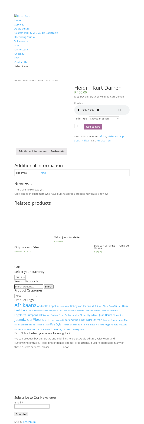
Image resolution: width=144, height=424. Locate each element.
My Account (21, 49)
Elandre (72, 310)
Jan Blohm (81, 315)
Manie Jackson (21, 324)
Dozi (61, 310)
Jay (88, 315)
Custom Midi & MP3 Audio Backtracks (36, 32)
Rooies (17, 329)
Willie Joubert (79, 329)
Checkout (19, 53)
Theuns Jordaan (61, 329)
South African (82, 140)
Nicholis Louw (43, 324)
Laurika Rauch (110, 320)
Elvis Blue (113, 310)
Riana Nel (84, 324)
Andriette (42, 306)
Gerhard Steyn (57, 315)
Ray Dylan (56, 324)
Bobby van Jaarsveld (82, 306)
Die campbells (51, 310)
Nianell (32, 324)
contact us (56, 347)
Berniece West (63, 306)
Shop (17, 45)
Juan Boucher (107, 315)
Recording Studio (24, 37)
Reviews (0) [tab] (57, 151)
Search (48, 286)
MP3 (43, 172)
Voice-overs (21, 41)
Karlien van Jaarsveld (54, 320)
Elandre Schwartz (85, 310)
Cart (16, 58)
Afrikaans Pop (116, 136)
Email (18, 402)
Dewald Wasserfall (36, 310)
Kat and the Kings (75, 320)
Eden (66, 310)
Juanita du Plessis (29, 319)
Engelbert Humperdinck (28, 315)
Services (19, 24)
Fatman (46, 315)
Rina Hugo (105, 324)
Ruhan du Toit (28, 329)
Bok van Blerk (101, 306)
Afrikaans (25, 305)
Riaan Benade (70, 324)
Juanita (119, 315)
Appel (52, 306)
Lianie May (123, 320)
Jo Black (95, 315)
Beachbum (29, 421)
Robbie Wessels (119, 324)
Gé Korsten (70, 315)
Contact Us (20, 62)
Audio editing (22, 28)
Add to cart (93, 126)
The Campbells (43, 329)
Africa (33, 80)
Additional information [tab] (33, 151)
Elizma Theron (101, 310)
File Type (81, 118)
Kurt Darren (104, 140)
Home (17, 20)
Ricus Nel (94, 324)
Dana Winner (115, 306)
